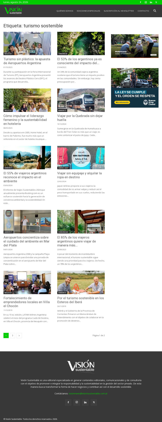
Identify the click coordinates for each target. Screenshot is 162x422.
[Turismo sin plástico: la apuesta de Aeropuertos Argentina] (27, 43)
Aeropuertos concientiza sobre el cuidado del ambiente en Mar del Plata (26, 241)
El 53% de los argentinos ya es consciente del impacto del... (79, 61)
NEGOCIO (8, 54)
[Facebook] (140, 2)
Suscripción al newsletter (119, 11)
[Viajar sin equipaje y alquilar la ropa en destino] (81, 157)
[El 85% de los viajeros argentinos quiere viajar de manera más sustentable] (81, 221)
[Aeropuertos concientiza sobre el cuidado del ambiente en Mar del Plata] (27, 221)
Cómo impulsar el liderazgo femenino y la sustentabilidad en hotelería (25, 120)
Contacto (143, 11)
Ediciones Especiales (88, 11)
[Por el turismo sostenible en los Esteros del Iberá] (81, 282)
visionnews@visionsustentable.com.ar (88, 393)
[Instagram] (145, 2)
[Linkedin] (151, 2)
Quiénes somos (64, 11)
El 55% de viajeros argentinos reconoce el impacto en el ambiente (25, 177)
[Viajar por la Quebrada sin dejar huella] (81, 100)
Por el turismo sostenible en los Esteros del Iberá (80, 300)
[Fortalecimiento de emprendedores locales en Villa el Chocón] (27, 282)
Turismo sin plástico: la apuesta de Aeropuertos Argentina (26, 61)
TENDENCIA (62, 54)
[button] (155, 11)
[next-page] (19, 335)
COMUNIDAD (63, 232)
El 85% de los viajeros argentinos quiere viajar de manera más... (76, 241)
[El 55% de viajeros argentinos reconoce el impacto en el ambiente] (27, 157)
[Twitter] (156, 2)
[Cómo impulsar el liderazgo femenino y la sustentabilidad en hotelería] (27, 100)
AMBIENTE (62, 110)
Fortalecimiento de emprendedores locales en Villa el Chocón (26, 302)
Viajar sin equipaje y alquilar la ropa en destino (79, 175)
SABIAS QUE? (63, 168)
